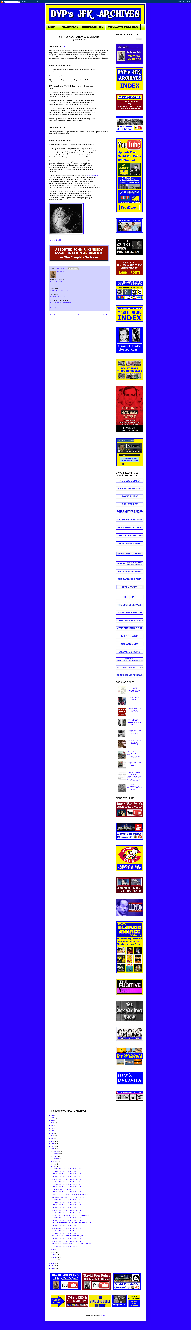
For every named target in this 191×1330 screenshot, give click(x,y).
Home (79, 315)
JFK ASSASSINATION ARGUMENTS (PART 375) (66, 1231)
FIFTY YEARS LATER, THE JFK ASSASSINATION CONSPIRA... (71, 1215)
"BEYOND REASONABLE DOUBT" (59, 290)
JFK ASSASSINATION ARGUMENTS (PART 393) (66, 1171)
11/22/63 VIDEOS (68, 27)
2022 (52, 1125)
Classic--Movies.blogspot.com (58, 307)
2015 (52, 1143)
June (54, 1166)
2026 (52, 1115)
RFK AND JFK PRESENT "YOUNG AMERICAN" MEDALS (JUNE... (72, 1223)
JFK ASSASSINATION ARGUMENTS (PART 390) (66, 1179)
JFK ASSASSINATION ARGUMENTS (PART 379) (66, 1218)
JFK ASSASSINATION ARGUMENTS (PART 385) (66, 1200)
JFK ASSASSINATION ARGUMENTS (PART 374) (66, 1233)
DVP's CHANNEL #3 (55, 285)
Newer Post (53, 315)
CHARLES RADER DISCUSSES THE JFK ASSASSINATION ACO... (72, 1243)
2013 (52, 1149)
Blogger (103, 1316)
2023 (52, 1123)
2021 (52, 1128)
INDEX (51, 27)
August (55, 1161)
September (56, 1159)
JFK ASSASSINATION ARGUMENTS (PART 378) (66, 1220)
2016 (52, 1141)
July (54, 1164)
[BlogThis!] (71, 268)
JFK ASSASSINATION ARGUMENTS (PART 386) (66, 1192)
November (56, 1154)
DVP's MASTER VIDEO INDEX (123, 27)
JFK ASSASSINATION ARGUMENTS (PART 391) (66, 1176)
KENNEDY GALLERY (92, 27)
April (54, 1252)
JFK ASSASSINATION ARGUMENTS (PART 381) (66, 1210)
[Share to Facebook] (75, 268)
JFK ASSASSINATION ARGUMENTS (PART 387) (66, 1187)
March (55, 1254)
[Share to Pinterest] (77, 268)
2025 (52, 1118)
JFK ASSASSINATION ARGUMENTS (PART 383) (66, 1205)
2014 (52, 1146)
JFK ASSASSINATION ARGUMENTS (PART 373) (66, 1238)
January (55, 1260)
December (56, 1151)
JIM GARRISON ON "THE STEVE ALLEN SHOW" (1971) (69, 1197)
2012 (52, 1263)
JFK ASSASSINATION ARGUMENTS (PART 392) (66, 1174)
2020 (52, 1131)
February (55, 1257)
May (54, 1249)
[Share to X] (73, 268)
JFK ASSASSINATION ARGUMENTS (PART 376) (66, 1228)
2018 (52, 1136)
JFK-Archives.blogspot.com (57, 296)
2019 (52, 1133)
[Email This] (69, 268)
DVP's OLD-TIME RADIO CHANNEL (60, 283)
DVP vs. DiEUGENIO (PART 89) (61, 1189)
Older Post (105, 315)
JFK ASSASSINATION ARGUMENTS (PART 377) (66, 1225)
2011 (52, 1265)
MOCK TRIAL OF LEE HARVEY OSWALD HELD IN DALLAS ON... (72, 1194)
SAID (65, 46)
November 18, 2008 (55, 240)
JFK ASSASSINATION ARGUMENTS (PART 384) (66, 1202)
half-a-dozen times (92, 175)
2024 (52, 1120)
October (55, 1156)
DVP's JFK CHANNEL (56, 281)
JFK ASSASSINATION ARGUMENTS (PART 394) (66, 1169)
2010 (52, 1268)
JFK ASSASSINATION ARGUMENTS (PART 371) (66, 1246)
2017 (52, 1138)
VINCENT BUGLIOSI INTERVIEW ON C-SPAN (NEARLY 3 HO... (71, 1236)
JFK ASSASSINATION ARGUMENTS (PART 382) (66, 1207)
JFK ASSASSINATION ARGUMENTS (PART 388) (66, 1184)
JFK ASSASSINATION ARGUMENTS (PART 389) (66, 1182)
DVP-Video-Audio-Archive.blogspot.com (60, 302)
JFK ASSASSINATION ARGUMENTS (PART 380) (66, 1213)
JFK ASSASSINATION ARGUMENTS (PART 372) (66, 1241)
